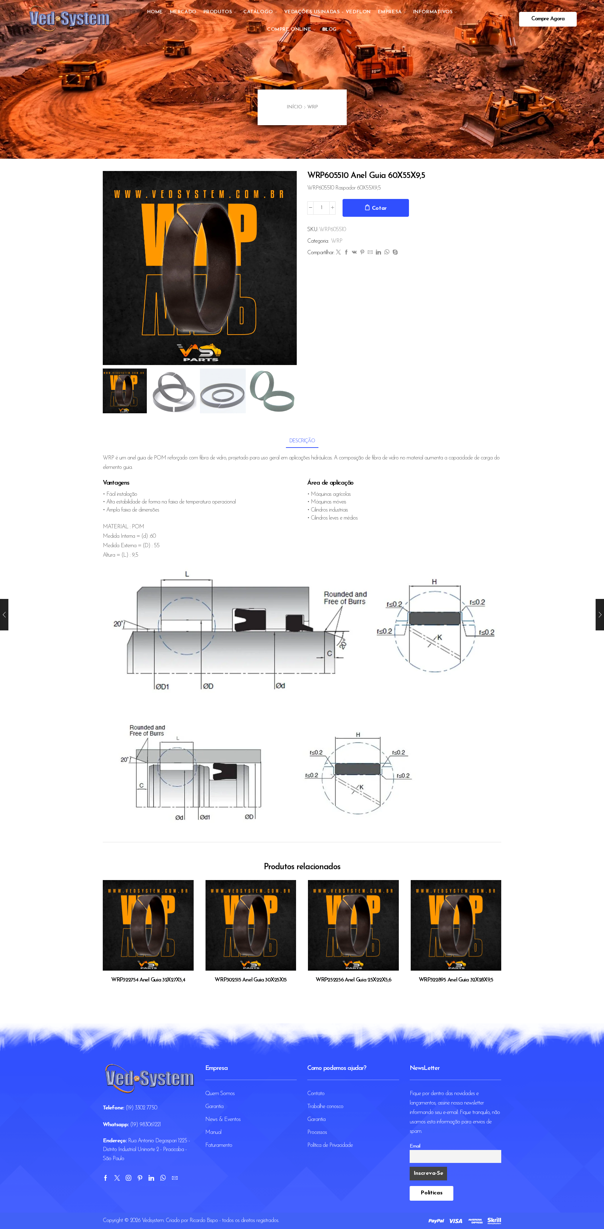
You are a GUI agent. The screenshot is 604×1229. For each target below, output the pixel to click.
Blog (330, 29)
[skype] (394, 253)
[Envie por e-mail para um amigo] (370, 253)
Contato (315, 1093)
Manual (213, 1132)
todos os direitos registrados (250, 1220)
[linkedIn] (378, 253)
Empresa (390, 12)
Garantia (214, 1106)
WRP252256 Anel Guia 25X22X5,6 (353, 980)
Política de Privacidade (330, 1145)
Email (415, 1146)
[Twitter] (338, 253)
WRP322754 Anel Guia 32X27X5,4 (148, 980)
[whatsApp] (386, 253)
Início (294, 107)
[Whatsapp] (163, 1178)
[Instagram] (128, 1178)
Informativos (433, 12)
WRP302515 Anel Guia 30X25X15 (251, 980)
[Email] (174, 1178)
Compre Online (289, 29)
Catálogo (258, 12)
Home (155, 12)
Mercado (183, 12)
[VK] (354, 253)
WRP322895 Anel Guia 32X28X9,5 (456, 980)
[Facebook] (346, 253)
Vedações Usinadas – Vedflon (327, 12)
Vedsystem (153, 1220)
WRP (312, 107)
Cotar (379, 208)
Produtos (217, 12)
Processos (317, 1132)
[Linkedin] (151, 1178)
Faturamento (218, 1145)
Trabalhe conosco (325, 1106)
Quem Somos (220, 1093)
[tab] (302, 441)
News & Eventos (222, 1119)
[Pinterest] (362, 253)
